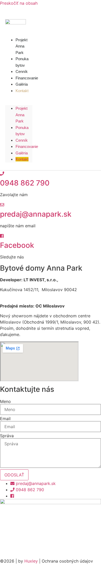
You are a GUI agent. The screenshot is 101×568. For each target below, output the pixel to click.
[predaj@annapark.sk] (2, 204)
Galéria (22, 153)
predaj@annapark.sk (35, 214)
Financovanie (27, 146)
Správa (7, 436)
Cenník (22, 140)
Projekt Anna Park (21, 46)
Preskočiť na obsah (19, 3)
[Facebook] (2, 235)
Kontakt (22, 90)
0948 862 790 (24, 183)
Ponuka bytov (22, 62)
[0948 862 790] (2, 173)
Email (5, 418)
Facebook (17, 245)
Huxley (31, 561)
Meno (5, 401)
